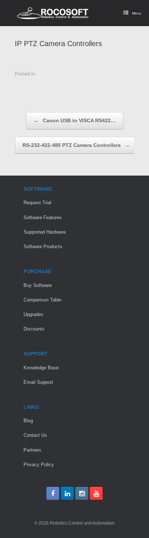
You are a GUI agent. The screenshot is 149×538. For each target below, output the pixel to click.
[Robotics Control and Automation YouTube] (96, 493)
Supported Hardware (45, 232)
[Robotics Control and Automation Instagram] (81, 493)
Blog (28, 420)
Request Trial (37, 202)
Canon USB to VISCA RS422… (75, 120)
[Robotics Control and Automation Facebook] (52, 493)
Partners (32, 450)
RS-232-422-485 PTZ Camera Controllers (76, 145)
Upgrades (33, 314)
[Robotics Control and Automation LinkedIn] (67, 493)
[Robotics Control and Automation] (53, 13)
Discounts (34, 329)
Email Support (38, 382)
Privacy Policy (39, 464)
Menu (136, 13)
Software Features (43, 217)
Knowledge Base (41, 367)
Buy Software (38, 285)
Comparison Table (42, 300)
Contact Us (35, 435)
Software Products (43, 246)
